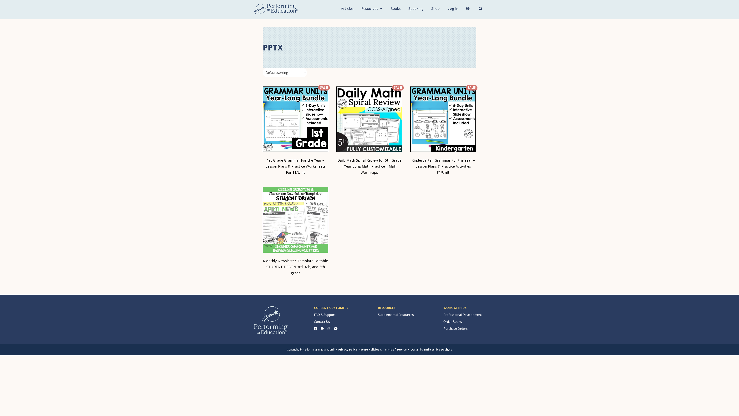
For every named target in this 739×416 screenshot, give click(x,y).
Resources (369, 8)
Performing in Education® (276, 9)
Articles (347, 8)
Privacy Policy (347, 349)
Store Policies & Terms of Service (383, 349)
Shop (435, 8)
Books (395, 8)
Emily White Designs (438, 349)
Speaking (416, 8)
